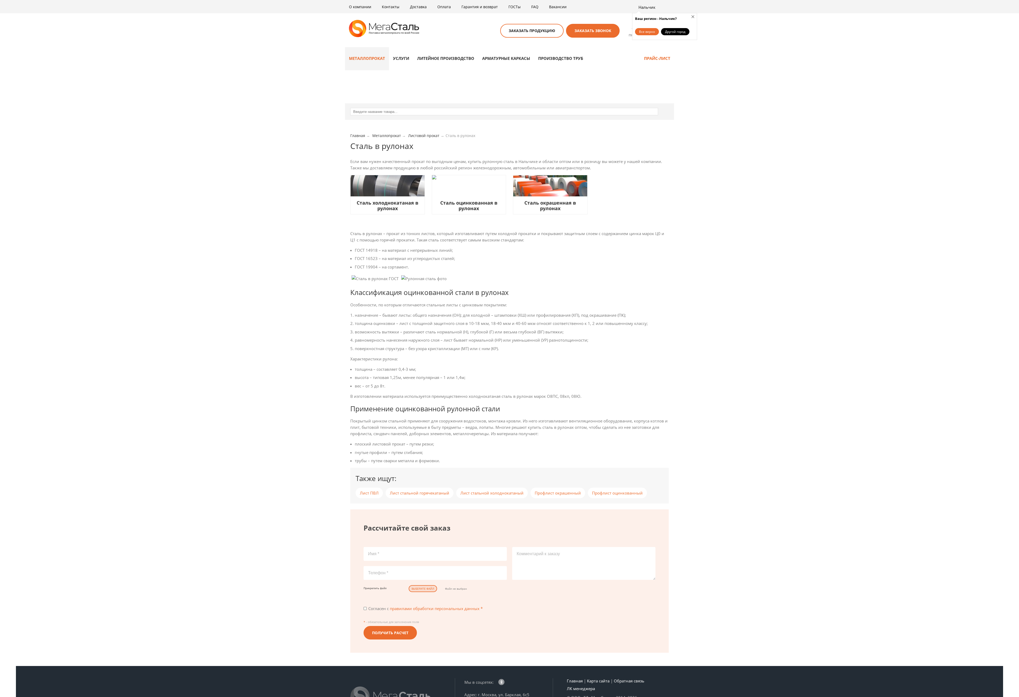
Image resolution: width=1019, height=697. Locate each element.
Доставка (418, 6)
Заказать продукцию (532, 30)
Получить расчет (390, 632)
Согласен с (425, 608)
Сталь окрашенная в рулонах (550, 206)
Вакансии (558, 6)
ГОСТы (514, 6)
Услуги (401, 58)
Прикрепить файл (375, 588)
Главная (575, 680)
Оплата (444, 6)
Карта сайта (598, 680)
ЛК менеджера (581, 688)
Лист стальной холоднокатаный (492, 493)
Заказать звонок (593, 30)
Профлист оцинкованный (617, 493)
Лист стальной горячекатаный (419, 493)
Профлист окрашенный (558, 493)
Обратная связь (629, 680)
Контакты (390, 6)
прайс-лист (657, 58)
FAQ (534, 6)
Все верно (647, 31)
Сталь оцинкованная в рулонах (469, 206)
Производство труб (560, 58)
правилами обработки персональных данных (435, 608)
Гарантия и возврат (479, 6)
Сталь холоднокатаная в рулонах (387, 206)
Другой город (675, 31)
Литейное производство (445, 58)
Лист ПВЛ (369, 493)
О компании (360, 6)
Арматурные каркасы (506, 58)
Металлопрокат (367, 58)
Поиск (489, 31)
